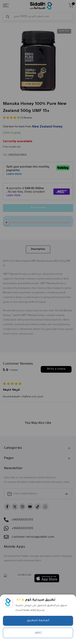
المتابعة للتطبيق (38, 620)
